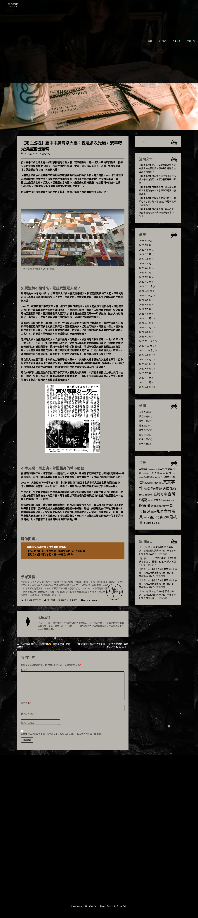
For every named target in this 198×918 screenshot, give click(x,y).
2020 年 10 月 (145, 350)
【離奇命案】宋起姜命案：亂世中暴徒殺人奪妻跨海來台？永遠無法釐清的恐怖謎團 (157, 190)
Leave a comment (91, 600)
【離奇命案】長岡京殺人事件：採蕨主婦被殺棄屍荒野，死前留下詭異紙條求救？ (158, 572)
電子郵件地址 (28, 714)
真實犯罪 (148, 488)
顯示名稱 (26, 703)
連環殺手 (143, 425)
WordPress (93, 906)
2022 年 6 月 (145, 259)
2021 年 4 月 (145, 323)
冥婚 (155, 469)
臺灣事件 (149, 494)
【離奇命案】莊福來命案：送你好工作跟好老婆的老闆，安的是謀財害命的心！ (157, 212)
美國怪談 (169, 488)
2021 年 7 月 (145, 309)
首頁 (150, 41)
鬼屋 (166, 517)
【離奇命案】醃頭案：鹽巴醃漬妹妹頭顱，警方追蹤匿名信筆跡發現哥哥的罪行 (157, 179)
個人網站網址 (27, 722)
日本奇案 (165, 477)
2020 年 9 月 (145, 355)
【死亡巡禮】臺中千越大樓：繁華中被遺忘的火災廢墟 (56, 551)
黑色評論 (143, 444)
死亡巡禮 (51, 600)
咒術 (144, 473)
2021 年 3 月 (145, 327)
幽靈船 (141, 477)
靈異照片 (146, 518)
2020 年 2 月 (145, 387)
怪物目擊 (143, 421)
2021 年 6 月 (145, 314)
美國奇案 (157, 488)
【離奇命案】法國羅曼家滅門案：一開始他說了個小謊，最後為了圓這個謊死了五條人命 (157, 201)
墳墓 (147, 473)
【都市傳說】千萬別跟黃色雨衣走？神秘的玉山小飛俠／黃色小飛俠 (157, 561)
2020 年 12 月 (145, 341)
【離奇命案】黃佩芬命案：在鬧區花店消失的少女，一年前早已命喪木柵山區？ (157, 550)
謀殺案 (144, 505)
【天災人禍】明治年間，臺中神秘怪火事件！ (51, 554)
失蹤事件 (162, 473)
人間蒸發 (151, 469)
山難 (173, 473)
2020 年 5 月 (145, 373)
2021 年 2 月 (145, 332)
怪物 (147, 477)
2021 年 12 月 (145, 286)
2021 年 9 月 (145, 300)
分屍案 (161, 469)
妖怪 (168, 473)
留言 (24, 670)
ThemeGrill (121, 906)
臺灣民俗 (150, 500)
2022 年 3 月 (145, 273)
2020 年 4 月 (145, 378)
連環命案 (155, 506)
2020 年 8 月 (145, 359)
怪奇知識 (143, 416)
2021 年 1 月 (145, 337)
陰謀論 (153, 512)
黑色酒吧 (21, 4)
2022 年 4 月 (145, 268)
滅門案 (156, 483)
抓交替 (157, 477)
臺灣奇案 (160, 494)
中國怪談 (143, 469)
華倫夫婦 (166, 501)
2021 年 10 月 (145, 295)
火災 (58, 600)
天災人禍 (28, 600)
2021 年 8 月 (145, 305)
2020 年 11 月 (145, 346)
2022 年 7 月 (145, 254)
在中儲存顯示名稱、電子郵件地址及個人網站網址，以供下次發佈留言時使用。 (62, 734)
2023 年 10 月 (145, 241)
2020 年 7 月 (145, 364)
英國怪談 (158, 500)
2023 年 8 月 (145, 245)
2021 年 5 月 (145, 318)
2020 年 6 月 (145, 369)
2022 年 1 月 (145, 282)
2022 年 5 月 (145, 263)
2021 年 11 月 (145, 291)
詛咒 (172, 501)
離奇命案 (143, 435)
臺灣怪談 (64, 600)
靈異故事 (37, 600)
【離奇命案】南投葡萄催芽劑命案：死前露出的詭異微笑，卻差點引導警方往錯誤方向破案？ (157, 168)
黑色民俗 (156, 523)
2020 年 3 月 (145, 382)
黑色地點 (73, 600)
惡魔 (152, 477)
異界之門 (191, 41)
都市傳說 (143, 430)
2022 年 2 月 (145, 277)
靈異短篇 (156, 517)
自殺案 (141, 495)
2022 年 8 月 (145, 250)
